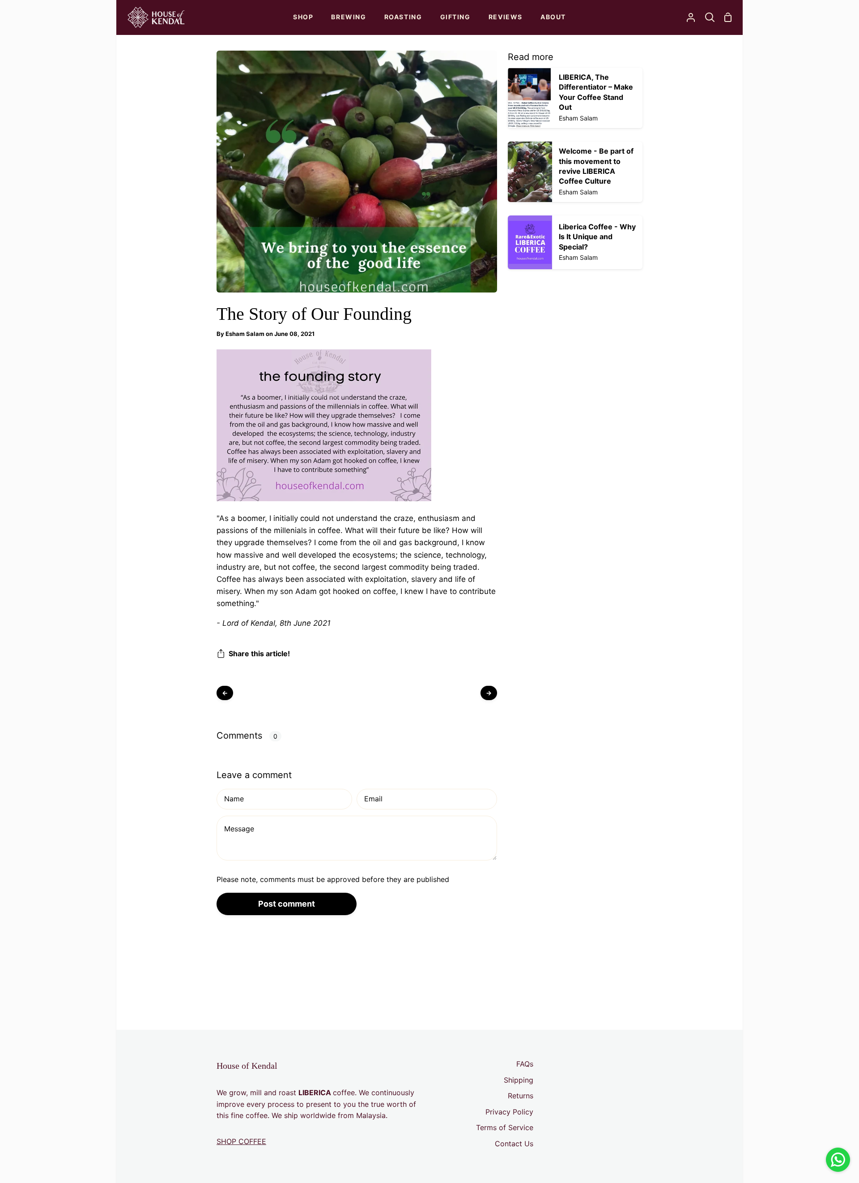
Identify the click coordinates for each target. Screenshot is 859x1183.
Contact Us (514, 1143)
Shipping (518, 1079)
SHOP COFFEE (241, 1141)
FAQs (524, 1063)
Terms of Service (504, 1127)
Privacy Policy (509, 1111)
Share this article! (259, 653)
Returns (520, 1095)
